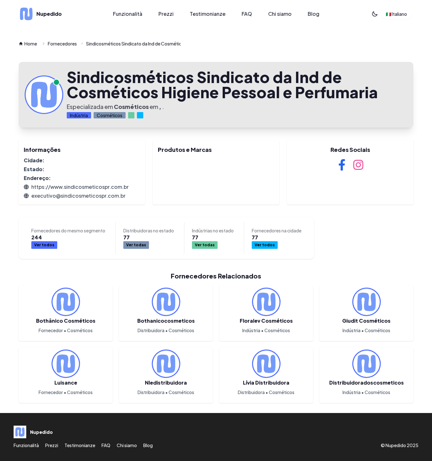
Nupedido (396, 445)
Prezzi (166, 13)
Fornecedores (62, 43)
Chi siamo (280, 13)
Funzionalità (127, 13)
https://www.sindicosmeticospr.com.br (80, 186)
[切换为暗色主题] (375, 14)
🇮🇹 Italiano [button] (396, 14)
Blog (313, 13)
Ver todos (44, 244)
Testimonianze (207, 13)
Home (30, 43)
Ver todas (136, 244)
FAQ (247, 13)
